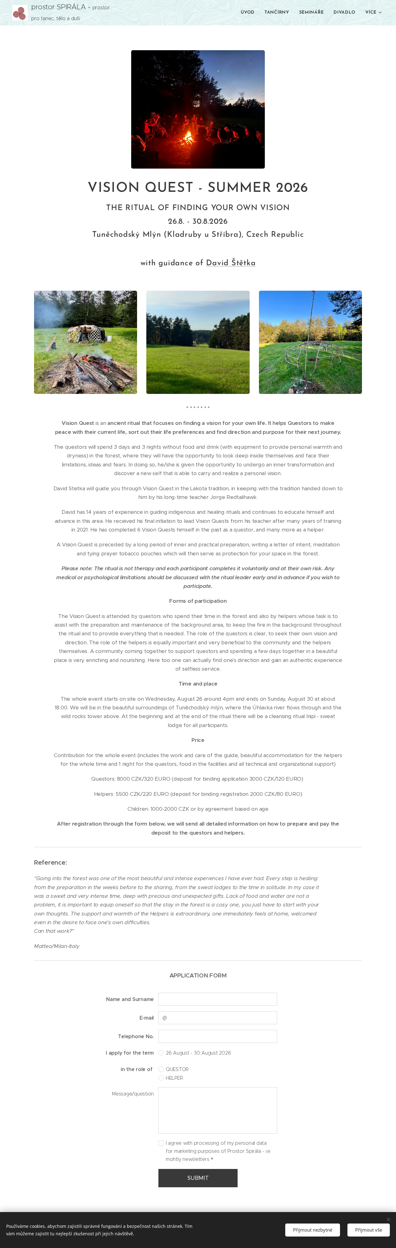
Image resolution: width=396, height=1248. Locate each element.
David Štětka (231, 263)
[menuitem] (249, 12)
